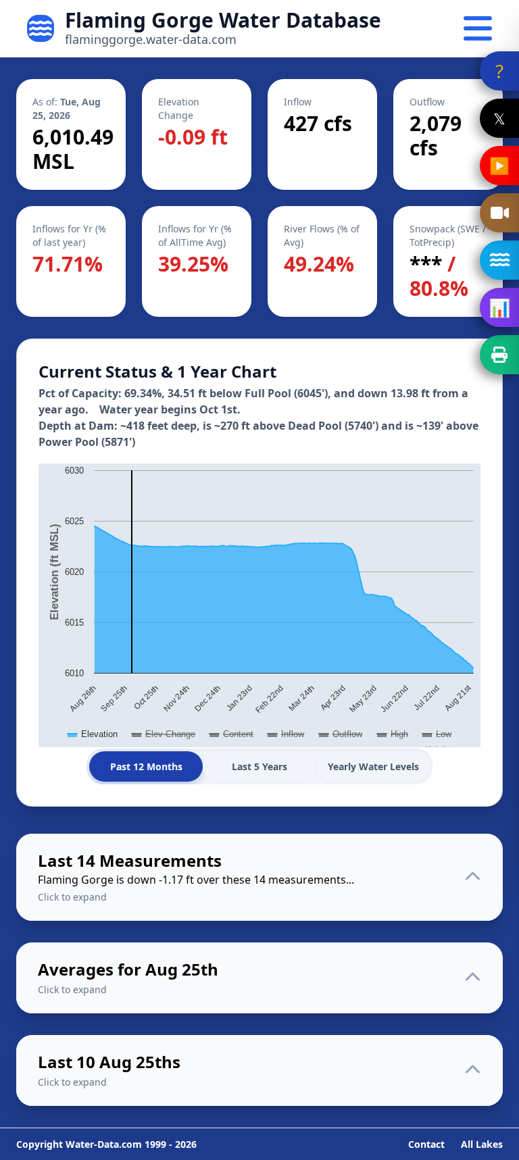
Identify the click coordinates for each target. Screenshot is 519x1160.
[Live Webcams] (499, 212)
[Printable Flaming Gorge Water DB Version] (499, 354)
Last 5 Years (259, 766)
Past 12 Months (146, 766)
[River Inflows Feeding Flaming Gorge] (499, 260)
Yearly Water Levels (373, 766)
